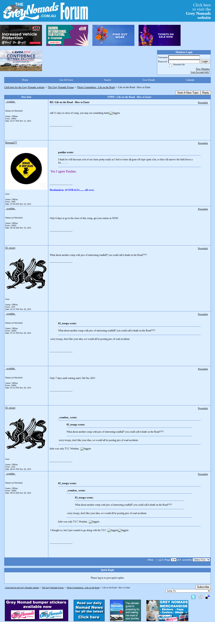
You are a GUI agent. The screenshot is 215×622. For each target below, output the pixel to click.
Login (205, 61)
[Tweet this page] (193, 596)
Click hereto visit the (198, 11)
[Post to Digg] (200, 596)
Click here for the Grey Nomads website (24, 87)
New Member (203, 69)
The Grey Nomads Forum (61, 87)
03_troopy (10, 247)
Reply (205, 92)
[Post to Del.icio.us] (207, 596)
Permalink (203, 102)
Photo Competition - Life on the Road (96, 87)
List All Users (66, 79)
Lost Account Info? (200, 72)
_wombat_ (10, 101)
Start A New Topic (188, 92)
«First (150, 559)
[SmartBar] (21, 35)
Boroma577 (11, 142)
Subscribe (203, 587)
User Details (149, 79)
